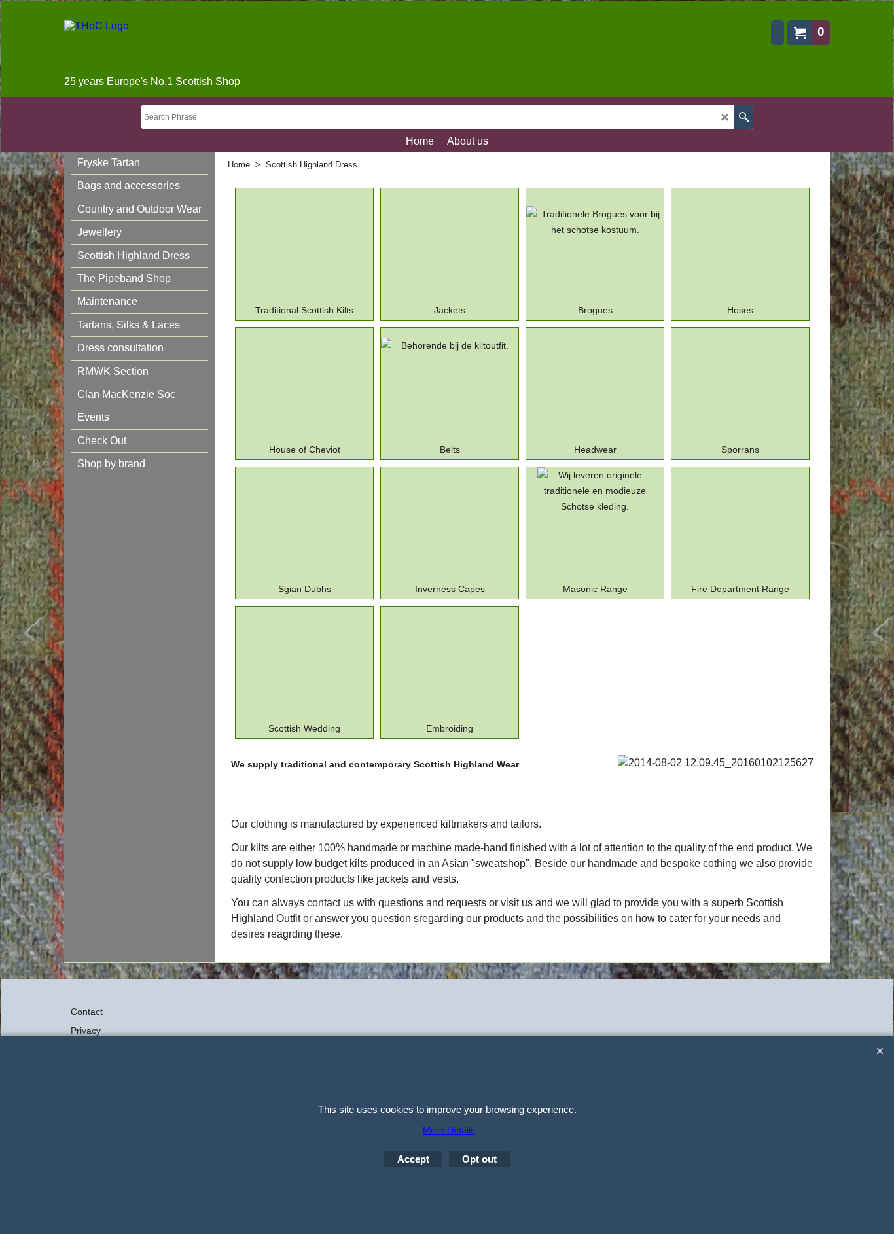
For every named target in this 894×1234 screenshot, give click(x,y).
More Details (449, 1130)
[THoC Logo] (152, 46)
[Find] (743, 117)
